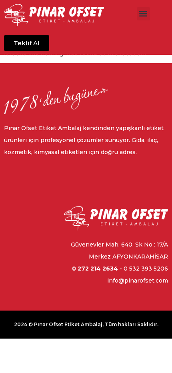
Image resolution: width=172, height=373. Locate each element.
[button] (143, 13)
